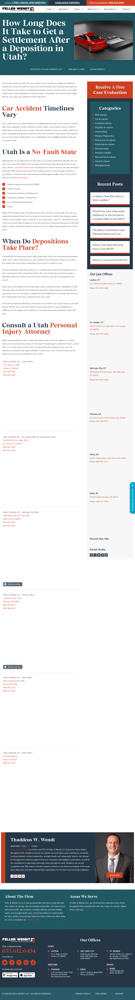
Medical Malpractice (104, 136)
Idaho (77, 9)
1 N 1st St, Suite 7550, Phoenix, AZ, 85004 (107, 418)
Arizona (63, 9)
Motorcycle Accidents (105, 140)
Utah (48, 9)
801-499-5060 (9, 371)
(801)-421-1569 (32, 920)
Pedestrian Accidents (105, 144)
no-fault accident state (24, 167)
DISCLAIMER (100, 994)
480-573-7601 (9, 691)
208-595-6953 (9, 763)
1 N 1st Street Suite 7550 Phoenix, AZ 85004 (61, 973)
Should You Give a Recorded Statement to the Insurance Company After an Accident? (108, 215)
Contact (126, 9)
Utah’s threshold (20, 177)
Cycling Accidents (103, 123)
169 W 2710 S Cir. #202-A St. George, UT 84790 (121, 955)
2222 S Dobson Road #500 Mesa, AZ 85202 (91, 973)
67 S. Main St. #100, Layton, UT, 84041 (106, 283)
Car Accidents (101, 119)
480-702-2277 (9, 605)
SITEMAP (119, 994)
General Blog (101, 131)
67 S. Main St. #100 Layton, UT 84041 (59, 955)
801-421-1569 (9, 375)
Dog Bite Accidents (104, 127)
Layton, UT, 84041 (10, 368)
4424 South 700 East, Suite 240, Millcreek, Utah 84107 (89, 956)
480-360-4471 (9, 608)
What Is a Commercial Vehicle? (110, 259)
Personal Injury (102, 148)
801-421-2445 (9, 525)
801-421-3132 (9, 450)
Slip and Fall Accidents (105, 157)
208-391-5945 (102, 501)
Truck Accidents (102, 161)
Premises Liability (103, 152)
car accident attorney (17, 347)
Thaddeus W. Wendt (19, 849)
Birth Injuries (101, 114)
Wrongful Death (102, 165)
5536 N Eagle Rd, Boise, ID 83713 (104, 497)
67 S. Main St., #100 (11, 365)
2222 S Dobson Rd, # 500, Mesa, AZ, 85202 (108, 458)
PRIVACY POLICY (83, 994)
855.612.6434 (116, 2)
